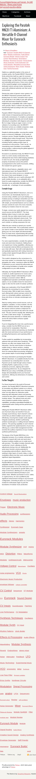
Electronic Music (16, 507)
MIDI (2, 554)
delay (19, 669)
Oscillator (31, 566)
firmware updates (19, 675)
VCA (18, 573)
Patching (28, 606)
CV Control (6, 590)
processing (11, 669)
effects (3, 520)
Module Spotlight (20, 712)
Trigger (3, 507)
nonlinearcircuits (15, 560)
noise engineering (7, 573)
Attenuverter (28, 560)
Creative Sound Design (9, 735)
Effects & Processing (11, 637)
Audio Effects (29, 637)
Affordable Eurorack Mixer (22, 64)
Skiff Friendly (23, 740)
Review (14, 700)
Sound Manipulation (20, 494)
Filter (31, 712)
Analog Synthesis (27, 735)
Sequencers (24, 694)
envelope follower (7, 585)
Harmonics (20, 521)
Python (13, 767)
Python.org (11, 754)
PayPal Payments (12, 68)
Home (4, 12)
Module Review (16, 717)
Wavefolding (5, 644)
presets (22, 532)
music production (22, 500)
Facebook (17, 16)
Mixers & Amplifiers (11, 50)
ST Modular (28, 591)
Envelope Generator (8, 740)
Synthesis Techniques (11, 618)
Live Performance (7, 612)
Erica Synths (5, 680)
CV (1, 598)
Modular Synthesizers (8, 532)
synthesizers (25, 514)
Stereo (11, 521)
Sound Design (27, 60)
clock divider (20, 631)
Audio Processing (9, 513)
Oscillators (29, 618)
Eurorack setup (5, 700)
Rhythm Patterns (7, 631)
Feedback (20, 657)
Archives (27, 12)
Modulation (6, 686)
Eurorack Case (17, 527)
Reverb (3, 651)
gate (2, 694)
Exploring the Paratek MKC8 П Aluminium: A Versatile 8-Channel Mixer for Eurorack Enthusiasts (16, 35)
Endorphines (13, 651)
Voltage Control (8, 566)
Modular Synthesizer (14, 54)
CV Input (20, 625)
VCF (25, 547)
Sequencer (17, 591)
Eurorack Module (9, 56)
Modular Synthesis (21, 644)
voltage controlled (21, 584)
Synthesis (26, 669)
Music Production (9, 62)
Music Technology (7, 663)
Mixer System (20, 66)
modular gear (4, 717)
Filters (19, 554)
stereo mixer (24, 651)
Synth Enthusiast (20, 62)
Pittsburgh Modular (6, 712)
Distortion (11, 553)
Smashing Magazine (24, 774)
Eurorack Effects (27, 706)
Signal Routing (6, 730)
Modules (3, 560)
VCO (2, 668)
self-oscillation (23, 700)
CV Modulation (22, 612)
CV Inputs (5, 605)
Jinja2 (19, 754)
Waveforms (28, 554)
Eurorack (10, 52)
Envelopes (5, 500)
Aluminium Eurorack (16, 60)
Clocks (24, 573)
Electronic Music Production (11, 579)
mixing (31, 547)
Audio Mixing (25, 54)
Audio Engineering (9, 66)
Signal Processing (22, 686)
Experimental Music (24, 663)
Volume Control (20, 56)
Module (23, 724)
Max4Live (5, 16)
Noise (2, 657)
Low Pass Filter (6, 675)
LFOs (16, 694)
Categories (15, 12)
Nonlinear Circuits (19, 680)
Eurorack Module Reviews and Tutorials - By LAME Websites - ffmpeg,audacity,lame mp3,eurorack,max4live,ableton (16, 4)
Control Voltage (6, 494)
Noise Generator (6, 706)
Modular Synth (7, 625)
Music (28, 16)
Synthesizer (5, 527)
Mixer (18, 705)
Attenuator (10, 657)
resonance (4, 747)
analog (8, 693)
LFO (28, 656)
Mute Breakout (13, 58)
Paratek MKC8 (18, 52)
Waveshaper (22, 566)
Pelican (2, 754)
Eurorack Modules (11, 538)
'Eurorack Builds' (19, 746)
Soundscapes (17, 606)
